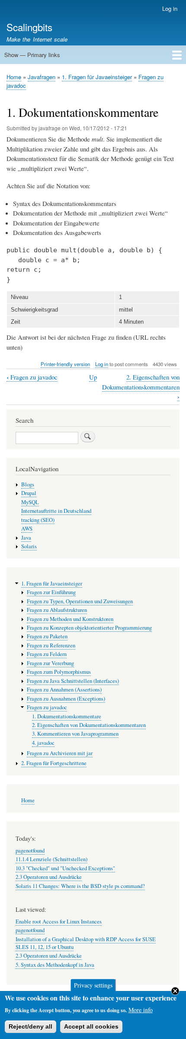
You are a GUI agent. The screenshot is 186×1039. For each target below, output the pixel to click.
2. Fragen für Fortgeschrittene (54, 763)
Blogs (27, 484)
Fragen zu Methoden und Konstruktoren (70, 619)
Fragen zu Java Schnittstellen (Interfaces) (73, 681)
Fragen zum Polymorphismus (59, 672)
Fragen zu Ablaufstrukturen (57, 610)
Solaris (29, 546)
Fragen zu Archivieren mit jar (60, 753)
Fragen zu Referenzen (51, 645)
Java (26, 537)
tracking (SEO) (38, 520)
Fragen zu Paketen (47, 636)
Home (13, 77)
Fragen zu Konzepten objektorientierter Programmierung (89, 627)
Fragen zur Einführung (51, 592)
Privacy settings (93, 985)
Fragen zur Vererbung (50, 663)
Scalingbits (29, 27)
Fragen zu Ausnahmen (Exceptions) (66, 698)
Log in (169, 8)
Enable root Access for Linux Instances (59, 921)
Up (93, 377)
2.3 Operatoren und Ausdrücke (49, 877)
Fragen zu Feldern (47, 654)
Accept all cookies (91, 1026)
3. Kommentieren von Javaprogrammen (75, 733)
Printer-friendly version (65, 363)
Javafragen (41, 77)
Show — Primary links (32, 55)
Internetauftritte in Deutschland (56, 511)
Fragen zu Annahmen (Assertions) (64, 689)
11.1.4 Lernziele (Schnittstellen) (51, 859)
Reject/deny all (30, 1026)
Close (175, 991)
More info (140, 1010)
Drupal (28, 493)
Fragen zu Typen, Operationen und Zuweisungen (80, 601)
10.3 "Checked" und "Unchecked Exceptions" (65, 868)
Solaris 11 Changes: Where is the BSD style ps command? (80, 886)
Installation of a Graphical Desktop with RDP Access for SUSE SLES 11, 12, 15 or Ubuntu (86, 943)
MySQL (30, 502)
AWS (26, 528)
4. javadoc (43, 742)
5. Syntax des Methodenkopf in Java (55, 964)
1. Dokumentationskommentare (66, 716)
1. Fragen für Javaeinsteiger (97, 77)
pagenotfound (30, 850)
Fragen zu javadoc (32, 377)
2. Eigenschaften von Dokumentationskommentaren (141, 387)
